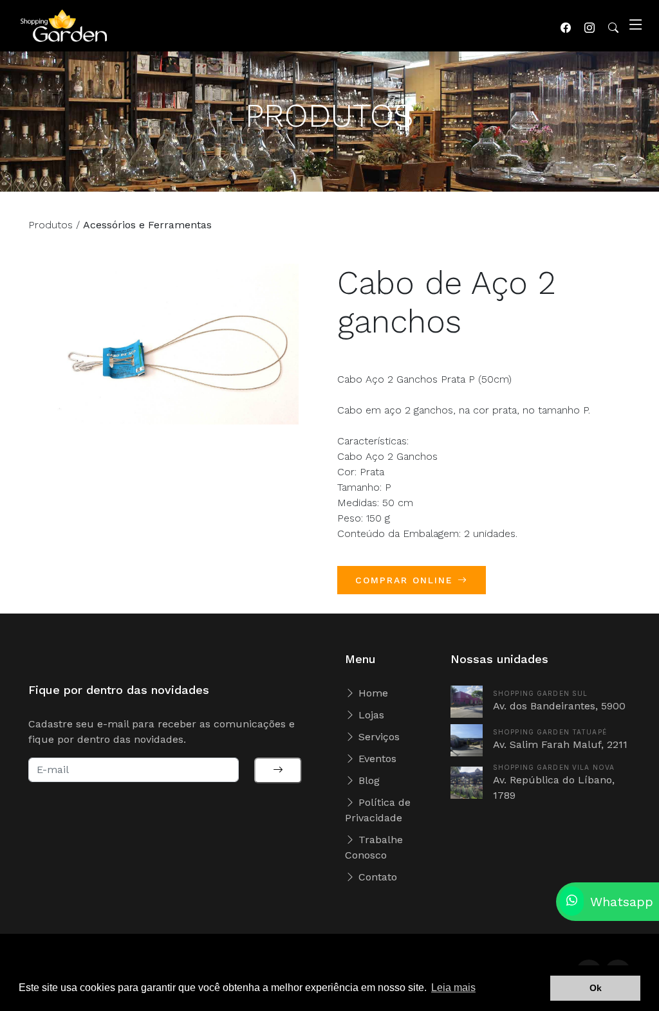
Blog (367, 780)
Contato (376, 877)
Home (371, 693)
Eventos (375, 758)
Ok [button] (595, 988)
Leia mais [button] (453, 987)
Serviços (377, 737)
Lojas (369, 715)
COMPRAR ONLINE (406, 580)
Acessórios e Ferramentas (147, 225)
